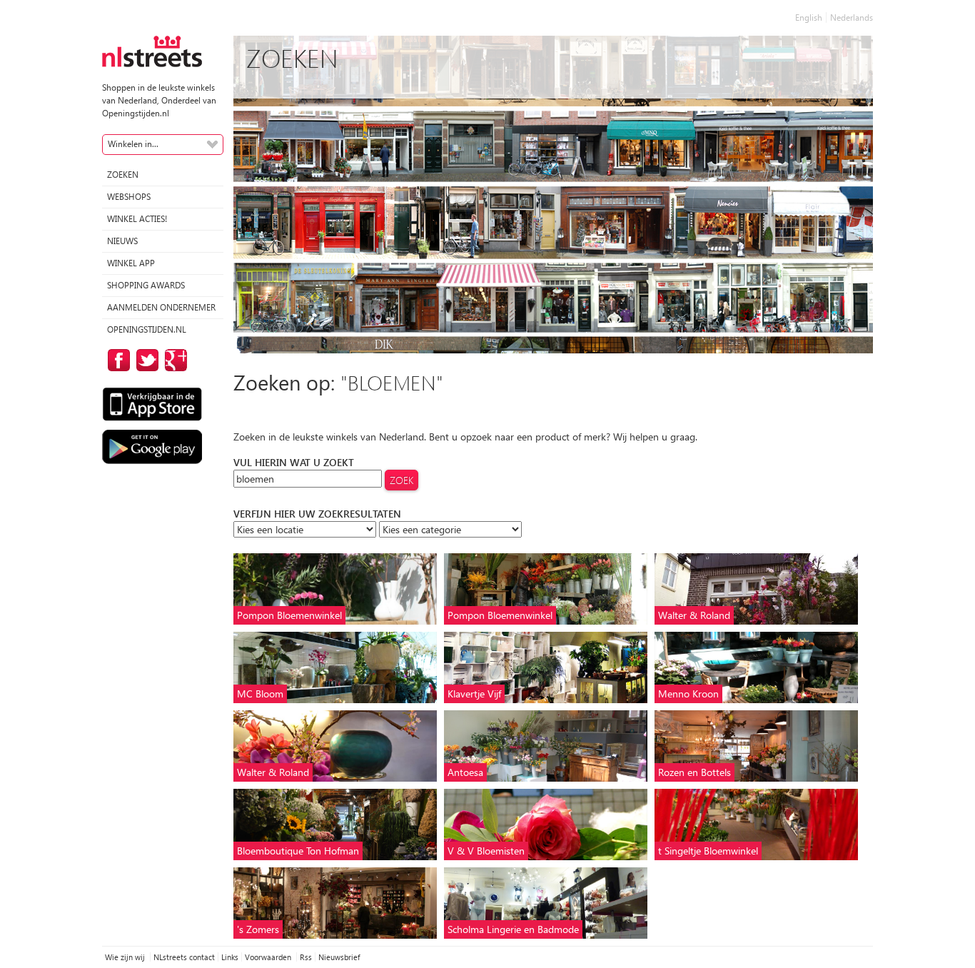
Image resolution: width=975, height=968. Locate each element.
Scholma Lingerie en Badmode (513, 929)
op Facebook (116, 360)
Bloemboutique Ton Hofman (298, 850)
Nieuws (122, 241)
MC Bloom (260, 693)
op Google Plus (173, 360)
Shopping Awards (146, 285)
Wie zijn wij (126, 957)
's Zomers (258, 929)
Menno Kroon (688, 693)
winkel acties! (137, 218)
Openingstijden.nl (146, 329)
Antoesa (465, 772)
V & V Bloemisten (486, 850)
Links (229, 957)
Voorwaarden (269, 957)
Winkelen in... (133, 143)
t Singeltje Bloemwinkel (708, 850)
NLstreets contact (184, 957)
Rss (306, 957)
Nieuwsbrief (339, 957)
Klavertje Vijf (474, 693)
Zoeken (122, 174)
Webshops (129, 196)
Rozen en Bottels (694, 772)
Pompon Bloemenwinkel (289, 615)
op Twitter (145, 360)
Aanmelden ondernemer (161, 307)
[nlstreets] (152, 50)
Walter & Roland (694, 615)
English (808, 17)
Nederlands (851, 17)
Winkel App (131, 263)
